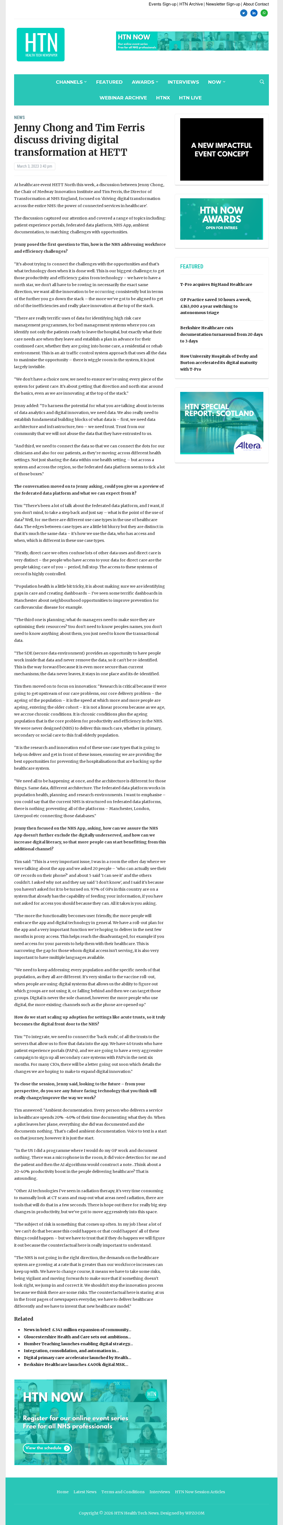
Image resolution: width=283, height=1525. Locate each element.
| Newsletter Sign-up (222, 4)
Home (63, 1491)
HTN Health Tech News (136, 1513)
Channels (69, 82)
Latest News (85, 1491)
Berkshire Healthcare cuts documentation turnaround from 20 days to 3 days (221, 334)
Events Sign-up (162, 4)
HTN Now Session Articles (200, 1491)
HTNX (163, 98)
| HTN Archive (190, 4)
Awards (143, 82)
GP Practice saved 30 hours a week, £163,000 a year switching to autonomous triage (215, 306)
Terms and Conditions (123, 1491)
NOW (214, 82)
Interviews (183, 82)
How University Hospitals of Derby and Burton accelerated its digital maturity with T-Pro (218, 363)
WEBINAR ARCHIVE (123, 98)
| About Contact (255, 4)
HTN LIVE (190, 98)
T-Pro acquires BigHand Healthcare (216, 284)
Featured (109, 82)
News (19, 117)
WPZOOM (195, 1513)
